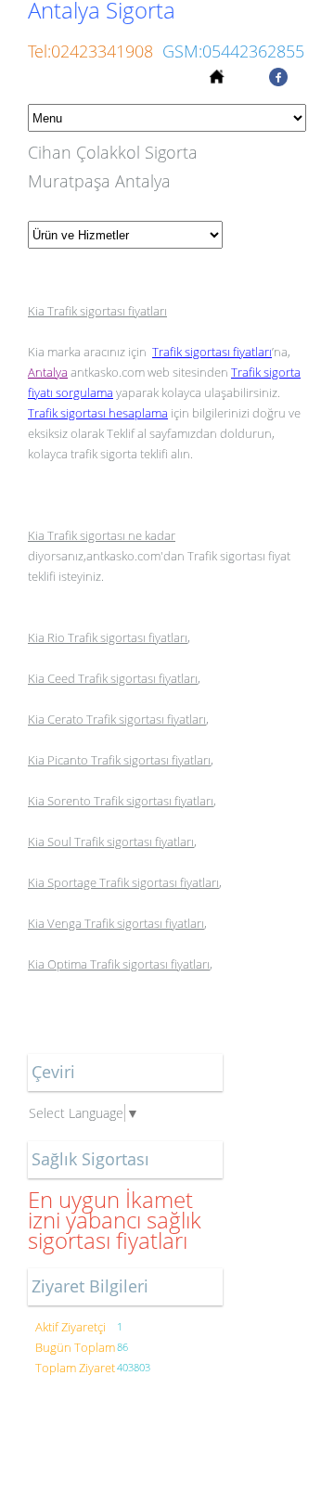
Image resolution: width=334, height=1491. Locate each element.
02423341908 (102, 51)
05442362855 (253, 51)
